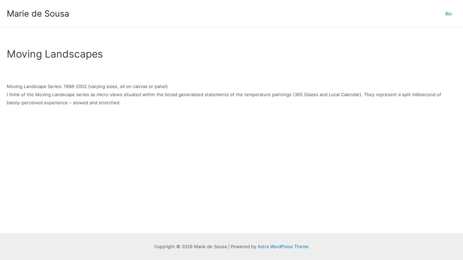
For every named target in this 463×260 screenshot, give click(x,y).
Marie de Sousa (38, 13)
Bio (448, 13)
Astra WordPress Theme (283, 246)
